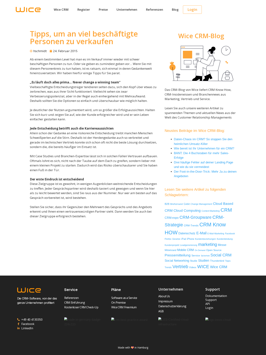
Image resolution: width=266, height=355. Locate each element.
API (207, 304)
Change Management (201, 204)
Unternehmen (127, 9)
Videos (192, 267)
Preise (103, 9)
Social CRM (220, 255)
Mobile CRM (185, 250)
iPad (183, 239)
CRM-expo (172, 217)
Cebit (187, 204)
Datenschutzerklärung (172, 306)
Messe (222, 244)
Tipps (228, 261)
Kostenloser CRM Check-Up (81, 307)
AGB (161, 311)
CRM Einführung (74, 303)
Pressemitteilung (178, 255)
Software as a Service (124, 298)
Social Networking (177, 260)
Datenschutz (186, 233)
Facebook (230, 233)
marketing (207, 244)
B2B (167, 204)
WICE (203, 266)
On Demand (200, 250)
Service (195, 255)
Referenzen (154, 9)
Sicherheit (205, 256)
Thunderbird (217, 260)
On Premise (118, 303)
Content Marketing (211, 211)
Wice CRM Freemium (123, 307)
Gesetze (176, 239)
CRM (226, 210)
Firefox (168, 239)
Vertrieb (180, 266)
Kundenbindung (225, 239)
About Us (164, 296)
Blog (175, 9)
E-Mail (201, 233)
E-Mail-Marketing (215, 233)
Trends (168, 267)
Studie (193, 260)
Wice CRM (61, 9)
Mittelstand (170, 250)
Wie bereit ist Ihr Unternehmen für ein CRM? (204, 148)
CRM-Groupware (196, 217)
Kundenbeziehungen (205, 239)
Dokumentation (216, 296)
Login (209, 308)
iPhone (190, 239)
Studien (203, 260)
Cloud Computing (187, 210)
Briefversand (176, 204)
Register (83, 9)
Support (211, 300)
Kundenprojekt (172, 245)
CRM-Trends (191, 225)
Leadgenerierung (188, 245)
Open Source (213, 250)
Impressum (165, 301)
